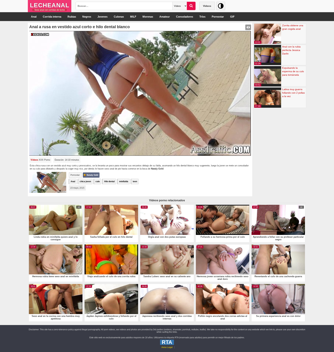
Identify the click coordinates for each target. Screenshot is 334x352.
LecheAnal (49, 5)
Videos (207, 6)
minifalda (123, 181)
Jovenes (102, 16)
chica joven (85, 181)
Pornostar (218, 16)
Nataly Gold (92, 175)
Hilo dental (109, 181)
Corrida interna (52, 16)
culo (98, 181)
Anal (34, 16)
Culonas (119, 16)
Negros (86, 16)
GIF (232, 16)
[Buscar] (191, 6)
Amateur (164, 16)
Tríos (202, 16)
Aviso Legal (167, 347)
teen (135, 181)
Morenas (147, 16)
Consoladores (184, 16)
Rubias (71, 16)
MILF (133, 16)
